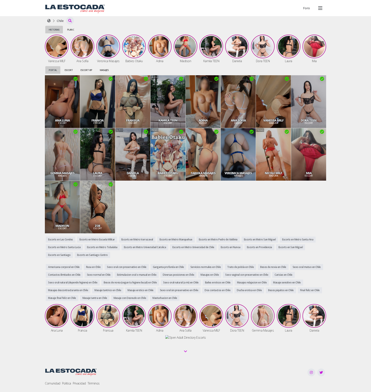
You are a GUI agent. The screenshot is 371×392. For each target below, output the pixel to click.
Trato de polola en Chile (240, 267)
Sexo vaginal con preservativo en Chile (246, 275)
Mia (309, 173)
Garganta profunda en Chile (168, 267)
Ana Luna (62, 120)
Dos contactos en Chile (217, 290)
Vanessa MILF (273, 120)
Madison (62, 225)
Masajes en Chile (210, 275)
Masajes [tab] (104, 70)
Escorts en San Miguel (290, 247)
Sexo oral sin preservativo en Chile (179, 290)
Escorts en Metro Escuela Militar (97, 239)
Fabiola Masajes (203, 173)
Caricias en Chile (283, 275)
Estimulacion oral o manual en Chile (137, 275)
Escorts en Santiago (59, 255)
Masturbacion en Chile (164, 298)
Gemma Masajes (62, 173)
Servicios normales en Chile (205, 267)
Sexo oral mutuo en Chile (307, 267)
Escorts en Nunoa (230, 247)
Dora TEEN (308, 120)
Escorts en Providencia (259, 247)
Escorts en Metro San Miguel (260, 239)
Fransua (132, 120)
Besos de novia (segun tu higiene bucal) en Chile (130, 282)
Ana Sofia (238, 120)
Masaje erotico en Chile (141, 290)
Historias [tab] (54, 29)
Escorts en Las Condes (60, 239)
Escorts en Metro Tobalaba (102, 247)
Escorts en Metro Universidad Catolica (145, 247)
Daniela (133, 173)
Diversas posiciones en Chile (178, 275)
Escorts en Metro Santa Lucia (64, 247)
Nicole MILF (273, 173)
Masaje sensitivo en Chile (287, 282)
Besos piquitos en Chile (281, 290)
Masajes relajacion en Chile (252, 282)
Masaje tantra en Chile (94, 298)
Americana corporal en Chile (64, 267)
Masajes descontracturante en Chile (68, 290)
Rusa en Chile (93, 267)
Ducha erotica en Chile (249, 290)
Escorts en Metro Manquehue (176, 239)
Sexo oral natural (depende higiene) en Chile (72, 282)
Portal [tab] (53, 70)
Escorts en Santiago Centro (92, 255)
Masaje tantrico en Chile (107, 290)
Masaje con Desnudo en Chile (130, 298)
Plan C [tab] (70, 29)
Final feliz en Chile (310, 290)
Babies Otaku (168, 173)
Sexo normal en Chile (99, 275)
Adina (203, 120)
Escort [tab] (69, 70)
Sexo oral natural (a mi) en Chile (181, 282)
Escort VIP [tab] (86, 70)
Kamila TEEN (167, 120)
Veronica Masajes (238, 173)
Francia (97, 120)
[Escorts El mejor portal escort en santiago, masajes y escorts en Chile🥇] (49, 21)
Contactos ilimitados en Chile (64, 275)
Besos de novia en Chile (273, 267)
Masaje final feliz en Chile (62, 298)
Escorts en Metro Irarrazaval (137, 239)
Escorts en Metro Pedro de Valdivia (218, 239)
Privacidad (79, 383)
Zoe (97, 225)
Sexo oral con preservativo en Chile (126, 267)
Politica (66, 383)
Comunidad (52, 383)
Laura (97, 173)
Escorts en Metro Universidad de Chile (193, 247)
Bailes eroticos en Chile (218, 282)
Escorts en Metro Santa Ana (297, 239)
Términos (94, 383)
